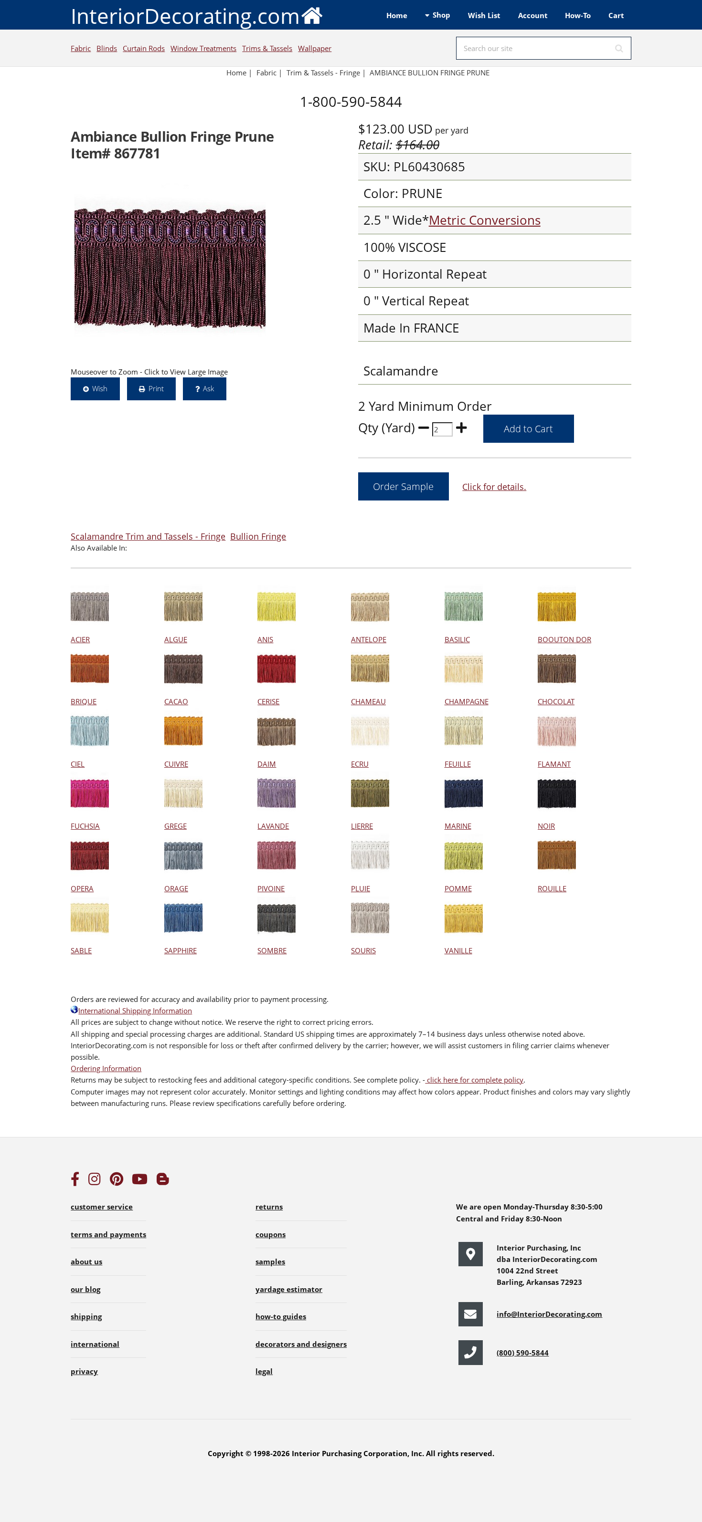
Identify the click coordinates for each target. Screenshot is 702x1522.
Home (396, 15)
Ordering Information (106, 1068)
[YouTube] (140, 1181)
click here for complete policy (474, 1079)
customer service (102, 1206)
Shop (441, 15)
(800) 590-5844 (523, 1352)
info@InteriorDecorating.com (549, 1314)
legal (264, 1371)
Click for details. (494, 486)
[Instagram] (94, 1181)
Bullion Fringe (258, 536)
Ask (208, 388)
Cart (616, 15)
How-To (578, 15)
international (95, 1344)
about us (86, 1261)
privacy (84, 1371)
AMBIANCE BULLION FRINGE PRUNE (429, 72)
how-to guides (280, 1316)
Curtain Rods (144, 48)
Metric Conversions (485, 220)
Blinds (106, 48)
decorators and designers (301, 1344)
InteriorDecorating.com (185, 15)
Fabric (81, 48)
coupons (270, 1234)
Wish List (484, 15)
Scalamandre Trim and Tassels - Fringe (148, 536)
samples (270, 1261)
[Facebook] (75, 1181)
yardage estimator (288, 1289)
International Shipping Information (135, 1010)
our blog (85, 1289)
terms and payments (108, 1234)
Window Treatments (203, 48)
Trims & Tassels (267, 48)
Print (156, 388)
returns (269, 1206)
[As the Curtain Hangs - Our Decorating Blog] (163, 1181)
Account (533, 15)
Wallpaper (314, 48)
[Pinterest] (116, 1181)
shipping (86, 1316)
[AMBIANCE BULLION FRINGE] (170, 267)
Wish (99, 388)
